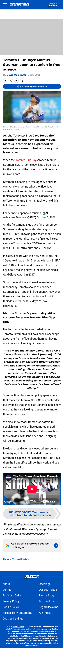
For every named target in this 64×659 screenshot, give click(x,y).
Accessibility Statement (17, 612)
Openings (44, 584)
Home (6, 559)
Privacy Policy (10, 601)
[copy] (22, 80)
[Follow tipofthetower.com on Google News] (56, 545)
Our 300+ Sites (48, 589)
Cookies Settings (12, 618)
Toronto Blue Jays (27, 160)
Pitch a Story (46, 595)
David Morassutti (16, 74)
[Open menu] (5, 5)
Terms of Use (47, 601)
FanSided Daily (11, 595)
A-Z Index (45, 612)
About (6, 584)
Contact (7, 589)
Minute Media (18, 627)
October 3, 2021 (46, 217)
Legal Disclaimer (49, 607)
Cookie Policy (10, 607)
